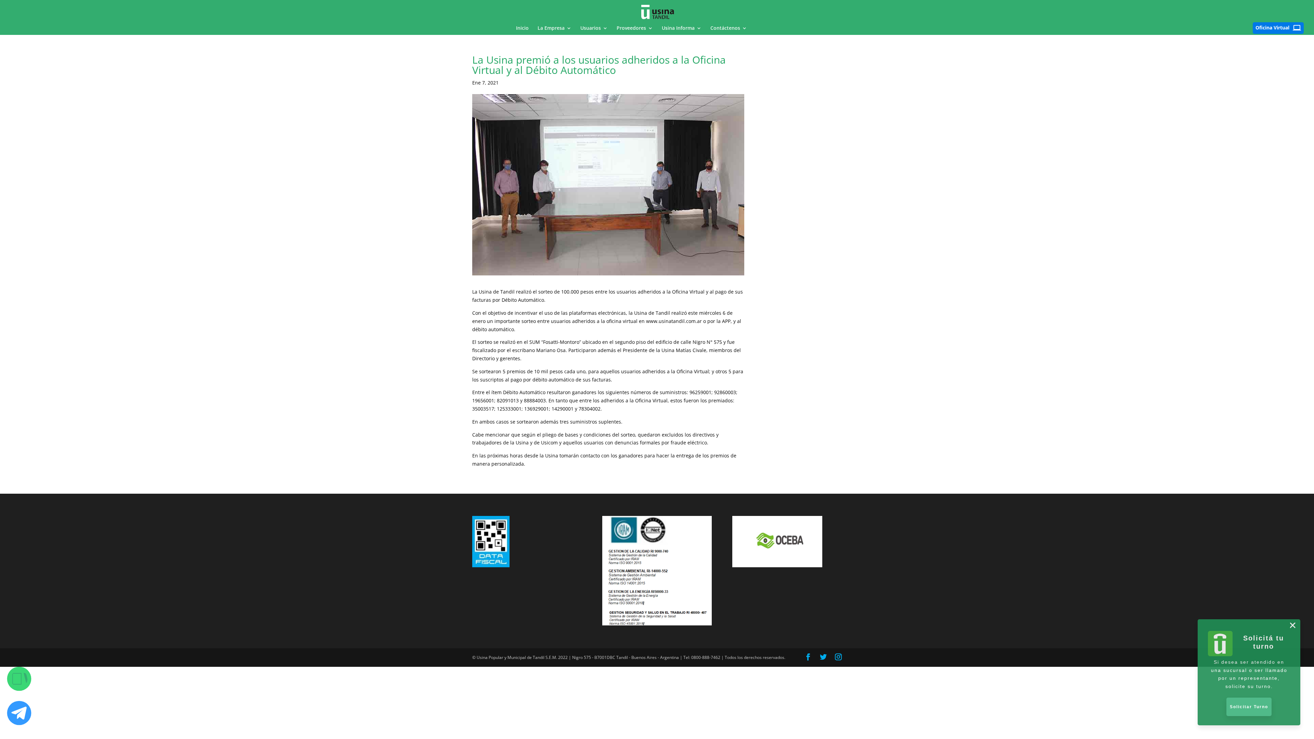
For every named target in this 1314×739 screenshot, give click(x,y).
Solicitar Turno (1249, 706)
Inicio (522, 28)
